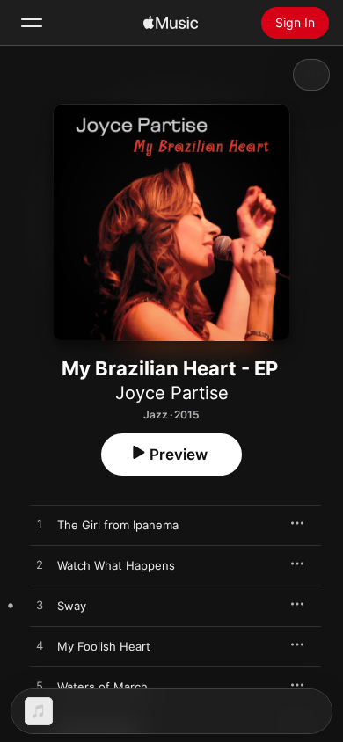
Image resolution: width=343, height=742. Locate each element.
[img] (170, 23)
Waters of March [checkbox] (102, 687)
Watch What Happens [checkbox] (116, 565)
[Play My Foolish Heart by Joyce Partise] (39, 646)
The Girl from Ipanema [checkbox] (118, 525)
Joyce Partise (172, 393)
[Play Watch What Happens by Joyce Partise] (39, 565)
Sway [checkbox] (71, 606)
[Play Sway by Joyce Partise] (39, 606)
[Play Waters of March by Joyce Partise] (39, 687)
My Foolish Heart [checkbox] (103, 646)
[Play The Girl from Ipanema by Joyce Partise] (39, 525)
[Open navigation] (31, 23)
